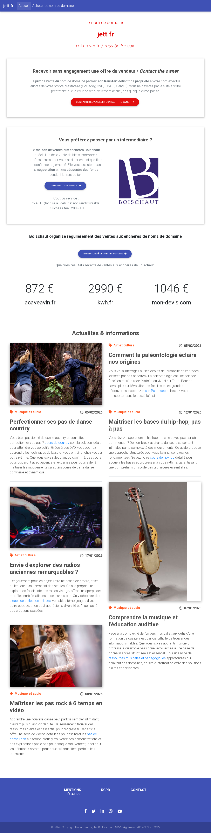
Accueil (25, 5)
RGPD (105, 790)
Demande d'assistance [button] (63, 185)
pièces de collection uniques (30, 601)
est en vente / (105, 45)
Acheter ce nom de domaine (53, 6)
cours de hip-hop (162, 457)
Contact (139, 790)
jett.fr (105, 34)
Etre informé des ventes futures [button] (103, 253)
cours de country (57, 443)
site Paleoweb (155, 391)
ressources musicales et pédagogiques (137, 658)
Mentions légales (72, 792)
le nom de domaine (105, 22)
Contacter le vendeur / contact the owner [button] (103, 102)
